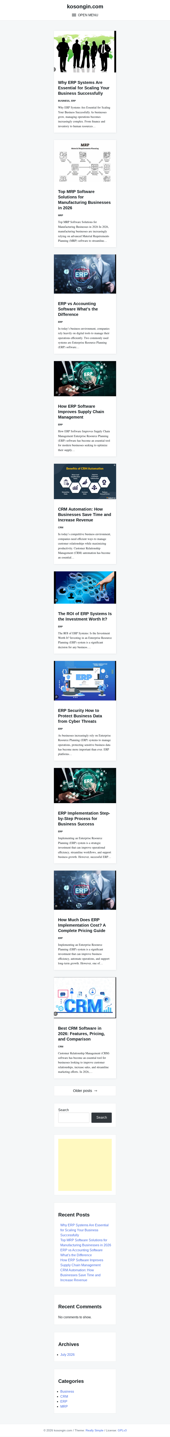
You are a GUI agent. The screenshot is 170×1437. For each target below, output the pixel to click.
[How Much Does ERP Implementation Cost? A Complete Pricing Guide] (85, 890)
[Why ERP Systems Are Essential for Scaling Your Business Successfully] (85, 51)
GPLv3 (122, 1430)
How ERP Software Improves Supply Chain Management (81, 411)
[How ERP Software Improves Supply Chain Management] (85, 378)
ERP (73, 101)
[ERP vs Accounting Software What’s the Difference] (85, 273)
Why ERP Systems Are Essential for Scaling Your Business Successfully (83, 88)
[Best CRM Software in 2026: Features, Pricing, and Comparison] (85, 997)
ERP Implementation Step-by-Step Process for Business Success (84, 818)
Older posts (82, 1091)
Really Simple (94, 1430)
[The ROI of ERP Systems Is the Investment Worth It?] (85, 587)
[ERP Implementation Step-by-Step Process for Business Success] (85, 785)
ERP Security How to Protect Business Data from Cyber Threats (80, 716)
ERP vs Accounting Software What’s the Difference (78, 309)
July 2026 (67, 1354)
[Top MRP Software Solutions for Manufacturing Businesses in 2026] (85, 161)
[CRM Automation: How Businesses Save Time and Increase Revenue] (85, 481)
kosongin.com (85, 6)
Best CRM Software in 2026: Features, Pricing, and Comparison (81, 1033)
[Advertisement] (85, 1165)
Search (63, 1110)
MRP (60, 215)
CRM (60, 527)
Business (63, 101)
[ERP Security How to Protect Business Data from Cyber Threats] (85, 680)
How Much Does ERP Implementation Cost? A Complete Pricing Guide (82, 925)
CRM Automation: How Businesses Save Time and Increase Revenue (84, 514)
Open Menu (87, 15)
